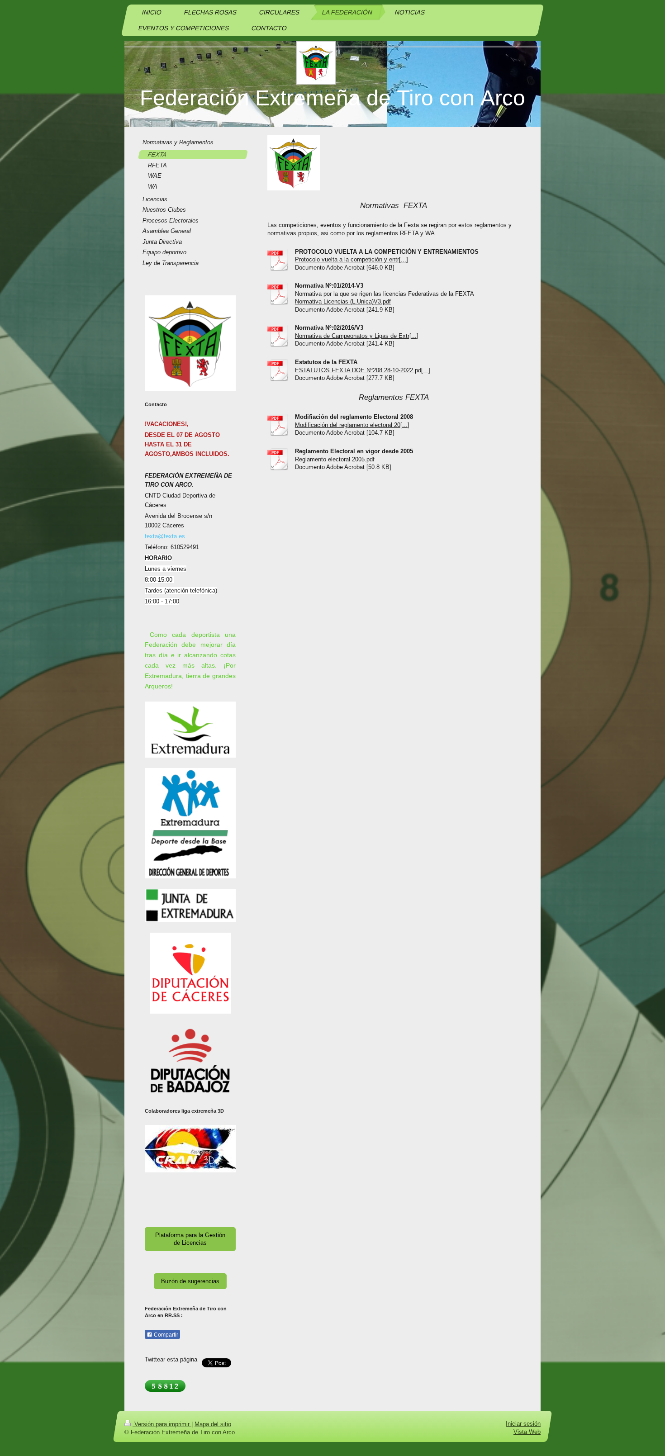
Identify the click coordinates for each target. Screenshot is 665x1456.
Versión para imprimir (162, 1424)
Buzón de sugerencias (190, 1281)
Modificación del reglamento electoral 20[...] (352, 425)
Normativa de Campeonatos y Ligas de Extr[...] (356, 335)
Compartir (165, 1335)
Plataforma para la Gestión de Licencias (190, 1239)
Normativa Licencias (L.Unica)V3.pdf (343, 301)
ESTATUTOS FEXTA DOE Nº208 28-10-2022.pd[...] (362, 370)
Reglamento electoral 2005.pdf (335, 459)
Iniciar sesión (523, 1423)
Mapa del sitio (213, 1424)
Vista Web (527, 1431)
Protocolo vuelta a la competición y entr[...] (351, 259)
